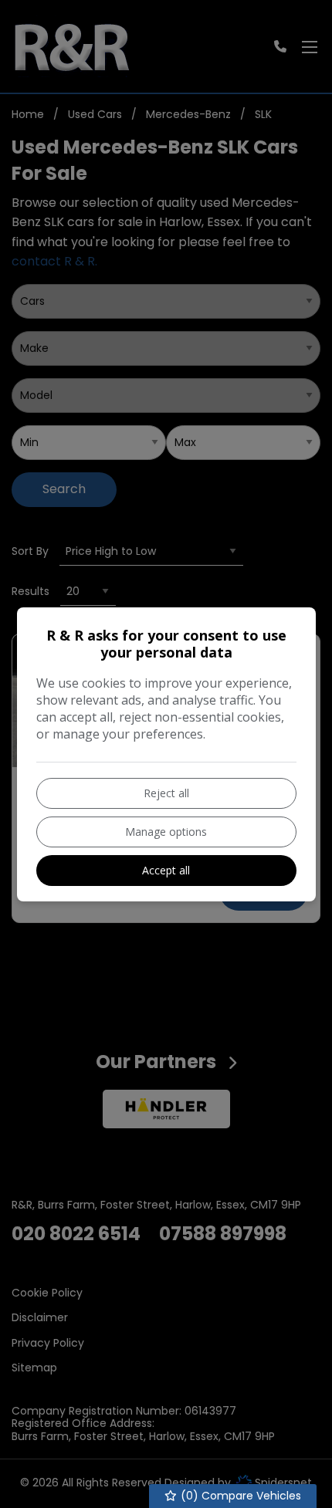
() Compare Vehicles (239, 1495)
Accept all (166, 870)
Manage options (166, 831)
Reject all (166, 793)
